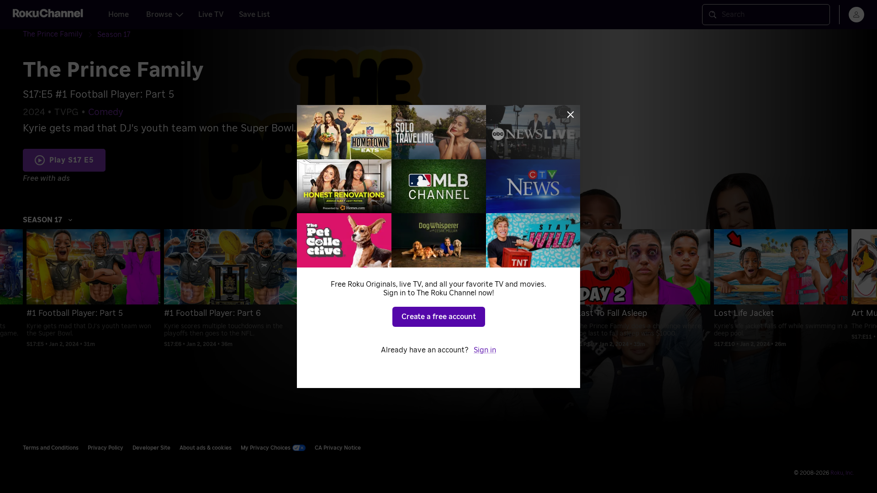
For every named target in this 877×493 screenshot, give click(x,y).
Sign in (485, 350)
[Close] (570, 114)
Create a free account (439, 316)
